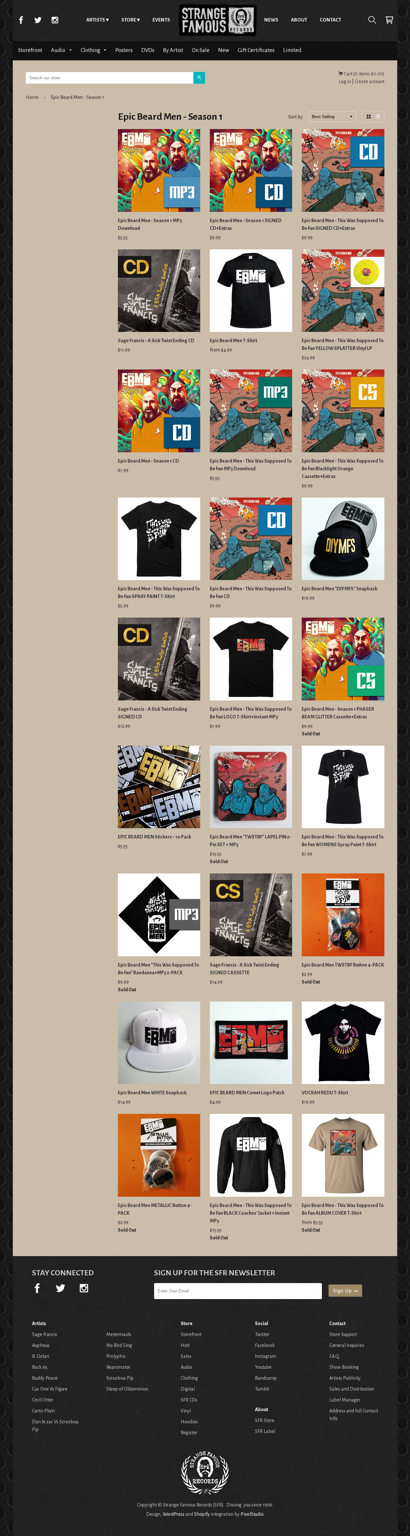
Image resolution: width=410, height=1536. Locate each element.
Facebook (21, 20)
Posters (124, 50)
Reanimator (118, 1367)
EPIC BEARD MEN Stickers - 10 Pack (154, 836)
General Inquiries (346, 1345)
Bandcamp (266, 1378)
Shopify (202, 1514)
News (271, 19)
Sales (186, 1356)
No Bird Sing (119, 1345)
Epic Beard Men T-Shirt (233, 340)
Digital (188, 1389)
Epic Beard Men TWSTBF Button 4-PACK (343, 965)
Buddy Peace (45, 1378)
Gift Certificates (256, 50)
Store (128, 19)
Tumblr (262, 1389)
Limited (292, 50)
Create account (369, 81)
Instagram (55, 20)
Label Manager (344, 1399)
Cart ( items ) (363, 73)
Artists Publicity (345, 1378)
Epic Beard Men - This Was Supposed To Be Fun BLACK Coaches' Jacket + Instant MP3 (251, 1213)
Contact (330, 19)
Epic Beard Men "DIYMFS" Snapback (339, 588)
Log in (345, 81)
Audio (58, 50)
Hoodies (189, 1421)
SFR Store (265, 1420)
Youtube (263, 1367)
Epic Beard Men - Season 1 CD (148, 461)
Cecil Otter (42, 1399)
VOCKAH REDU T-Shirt (325, 1092)
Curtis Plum (43, 1410)
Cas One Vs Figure (50, 1389)
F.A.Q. (334, 1356)
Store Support (343, 1334)
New (223, 50)
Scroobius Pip (120, 1378)
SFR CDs (189, 1399)
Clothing (91, 50)
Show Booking (344, 1367)
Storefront (30, 50)
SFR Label (265, 1431)
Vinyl (186, 1410)
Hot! (185, 1345)
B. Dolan (40, 1356)
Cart (389, 20)
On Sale (200, 50)
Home (217, 20)
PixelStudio (252, 1514)
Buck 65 (39, 1367)
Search (372, 20)
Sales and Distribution (351, 1389)
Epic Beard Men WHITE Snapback (152, 1092)
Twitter (38, 20)
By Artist (173, 50)
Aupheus (40, 1345)
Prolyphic (116, 1356)
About (299, 19)
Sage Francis (44, 1334)
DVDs (147, 50)
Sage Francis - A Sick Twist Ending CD (156, 340)
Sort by (295, 117)
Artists (95, 19)
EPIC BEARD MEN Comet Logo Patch (247, 1092)
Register (189, 1432)
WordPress (173, 1514)
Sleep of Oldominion (127, 1389)
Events (161, 19)
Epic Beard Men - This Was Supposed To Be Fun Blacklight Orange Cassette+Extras (343, 468)
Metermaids (118, 1334)
